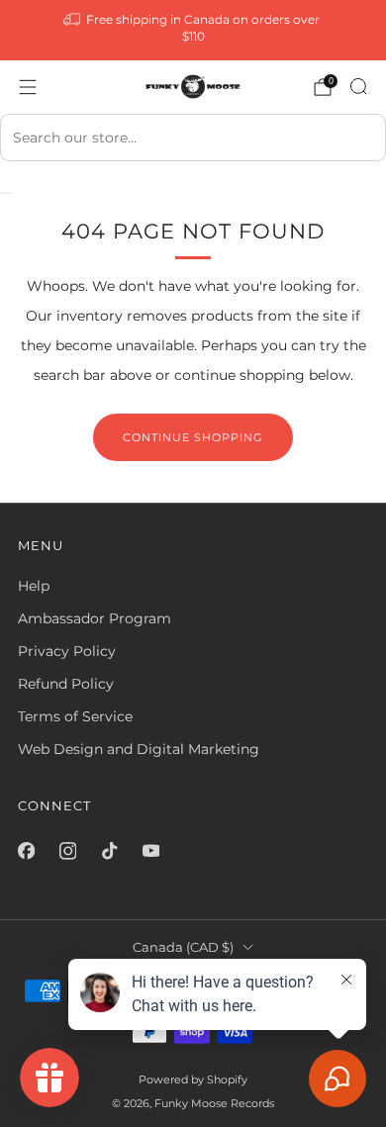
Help (33, 586)
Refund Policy (66, 684)
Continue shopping (193, 437)
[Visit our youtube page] (150, 851)
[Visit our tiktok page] (109, 851)
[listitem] (193, 30)
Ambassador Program (94, 618)
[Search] (358, 86)
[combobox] (193, 137)
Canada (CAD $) (183, 947)
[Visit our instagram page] (67, 851)
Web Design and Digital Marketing (138, 749)
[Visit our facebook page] (26, 851)
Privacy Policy (67, 651)
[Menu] (28, 87)
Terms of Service (75, 716)
